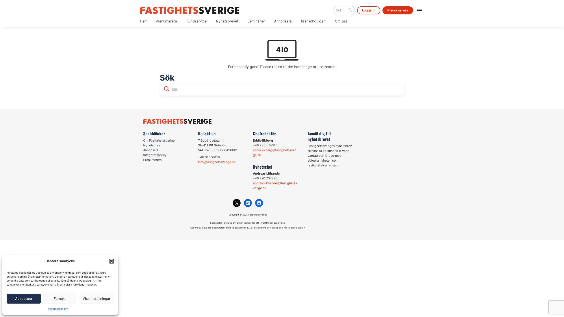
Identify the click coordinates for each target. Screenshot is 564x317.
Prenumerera (166, 21)
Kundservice (197, 21)
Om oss (341, 21)
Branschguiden (313, 21)
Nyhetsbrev (151, 145)
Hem (144, 21)
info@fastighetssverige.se (216, 162)
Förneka (60, 299)
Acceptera (23, 299)
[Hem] (189, 10)
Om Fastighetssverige (159, 140)
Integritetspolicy (58, 308)
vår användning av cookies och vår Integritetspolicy (277, 227)
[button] (111, 261)
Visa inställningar (96, 299)
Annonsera (283, 21)
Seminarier (256, 21)
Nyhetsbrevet (227, 21)
